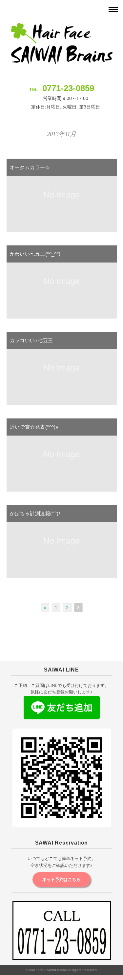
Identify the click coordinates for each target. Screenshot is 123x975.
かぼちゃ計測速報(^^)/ (35, 513)
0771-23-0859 (68, 88)
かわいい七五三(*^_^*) (35, 254)
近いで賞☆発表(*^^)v (34, 427)
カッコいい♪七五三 (31, 340)
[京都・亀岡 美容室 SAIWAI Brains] (62, 27)
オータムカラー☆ (30, 167)
